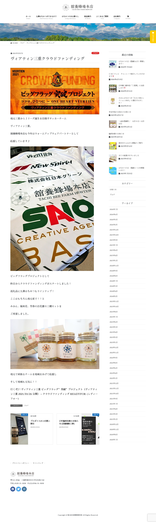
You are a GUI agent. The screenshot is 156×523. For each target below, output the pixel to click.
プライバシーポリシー (20, 463)
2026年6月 (114, 214)
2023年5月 (114, 327)
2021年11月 (114, 388)
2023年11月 (114, 301)
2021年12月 (114, 383)
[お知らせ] (19, 429)
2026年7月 (114, 209)
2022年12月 (114, 347)
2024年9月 (114, 271)
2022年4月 (114, 373)
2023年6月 (114, 322)
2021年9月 (114, 399)
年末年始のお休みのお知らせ (120, 112)
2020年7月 (114, 440)
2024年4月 (114, 291)
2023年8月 (114, 312)
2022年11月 (114, 352)
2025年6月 (114, 250)
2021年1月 (114, 419)
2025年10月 (114, 235)
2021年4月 (114, 409)
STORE (153, 38)
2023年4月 (114, 332)
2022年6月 (114, 368)
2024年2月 (114, 296)
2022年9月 (114, 358)
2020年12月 (114, 424)
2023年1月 (114, 342)
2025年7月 (114, 245)
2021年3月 (114, 414)
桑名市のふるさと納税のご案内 (130, 143)
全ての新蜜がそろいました (129, 155)
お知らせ (113, 189)
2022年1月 (114, 378)
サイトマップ (38, 463)
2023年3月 (114, 337)
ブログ (95, 53)
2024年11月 (114, 266)
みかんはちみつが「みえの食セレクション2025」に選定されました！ (131, 100)
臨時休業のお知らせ (116, 134)
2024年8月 (114, 276)
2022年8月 (114, 363)
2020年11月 (114, 429)
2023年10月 (114, 306)
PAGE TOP (150, 505)
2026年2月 (114, 225)
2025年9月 (114, 240)
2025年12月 (114, 230)
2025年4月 (114, 255)
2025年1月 (114, 260)
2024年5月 (114, 286)
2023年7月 (114, 317)
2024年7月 (114, 281)
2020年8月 (114, 434)
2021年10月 (114, 393)
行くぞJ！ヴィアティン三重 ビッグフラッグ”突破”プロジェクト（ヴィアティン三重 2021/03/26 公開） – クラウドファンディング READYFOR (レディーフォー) (54, 394)
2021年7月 (114, 404)
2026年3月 (114, 219)
